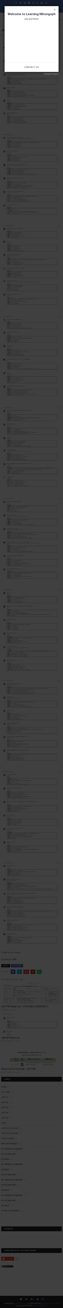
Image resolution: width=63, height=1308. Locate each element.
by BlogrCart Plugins (51, 74)
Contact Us (31, 67)
